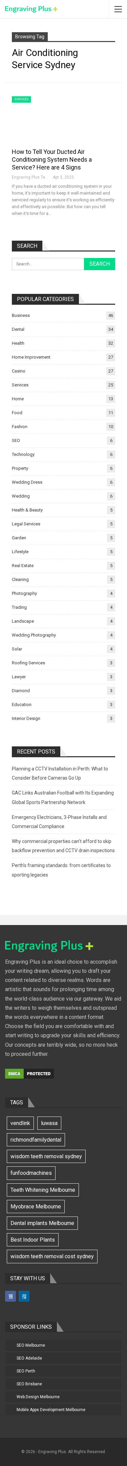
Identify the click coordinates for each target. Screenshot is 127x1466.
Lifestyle (20, 551)
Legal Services (26, 523)
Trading (19, 607)
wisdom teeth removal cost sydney (52, 1256)
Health (18, 343)
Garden (19, 537)
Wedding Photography (34, 635)
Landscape (23, 621)
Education (21, 704)
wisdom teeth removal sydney (46, 1156)
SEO (16, 440)
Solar (17, 648)
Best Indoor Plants (32, 1240)
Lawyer (19, 676)
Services (21, 99)
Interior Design (26, 718)
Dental (18, 329)
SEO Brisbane (29, 1384)
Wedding (21, 496)
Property (20, 468)
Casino (18, 371)
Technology (23, 454)
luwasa (49, 1123)
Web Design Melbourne (38, 1396)
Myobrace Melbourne (35, 1206)
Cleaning (20, 579)
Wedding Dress (27, 482)
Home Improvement (31, 357)
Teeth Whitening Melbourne (42, 1190)
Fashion (19, 426)
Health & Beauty (27, 510)
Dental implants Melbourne (42, 1223)
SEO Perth (26, 1371)
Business (21, 315)
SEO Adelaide (29, 1358)
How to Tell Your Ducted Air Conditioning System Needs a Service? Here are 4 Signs (52, 159)
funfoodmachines (31, 1173)
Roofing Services (28, 662)
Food (17, 412)
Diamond (21, 690)
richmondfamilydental (35, 1140)
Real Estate (23, 565)
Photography (24, 593)
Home (18, 398)
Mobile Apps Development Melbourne (51, 1409)
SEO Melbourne (31, 1345)
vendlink (20, 1123)
